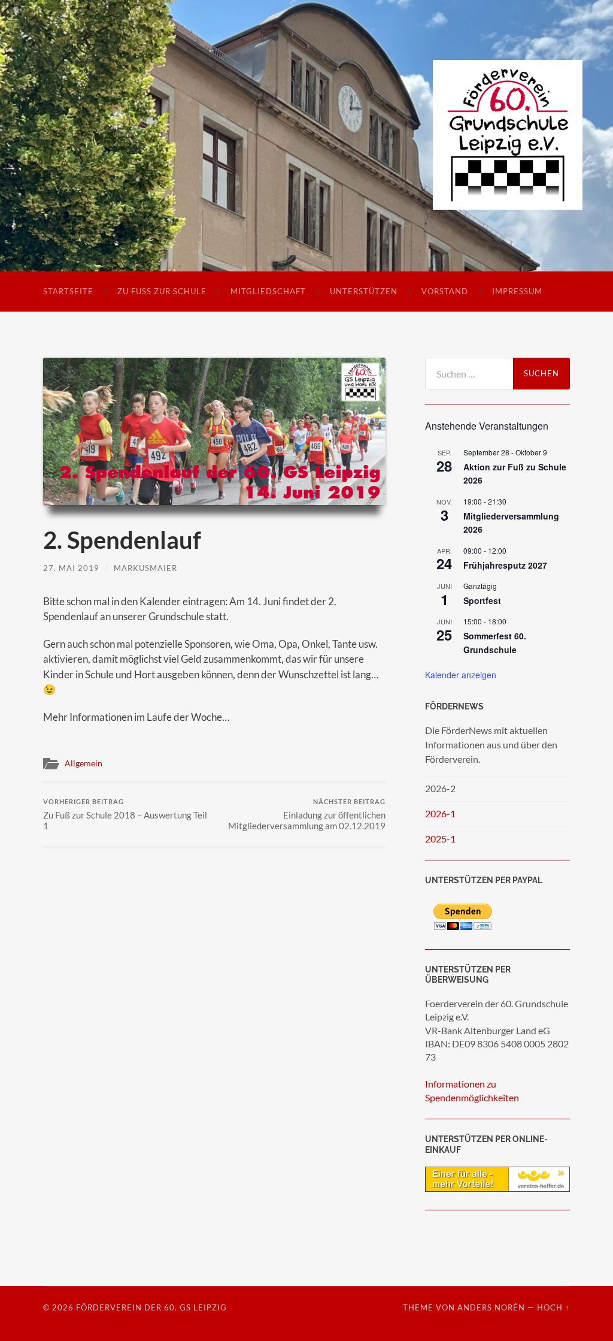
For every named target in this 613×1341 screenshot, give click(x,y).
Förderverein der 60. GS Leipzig (151, 1307)
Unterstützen (363, 291)
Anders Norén (491, 1307)
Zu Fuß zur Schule (162, 291)
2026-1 (440, 813)
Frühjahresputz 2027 (505, 565)
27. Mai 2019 (71, 568)
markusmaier (145, 568)
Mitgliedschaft (268, 291)
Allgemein (83, 763)
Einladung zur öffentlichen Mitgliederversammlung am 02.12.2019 (307, 815)
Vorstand (444, 291)
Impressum (517, 291)
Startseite (68, 291)
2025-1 (440, 838)
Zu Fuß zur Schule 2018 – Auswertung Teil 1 (125, 815)
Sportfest (482, 600)
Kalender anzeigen (460, 675)
